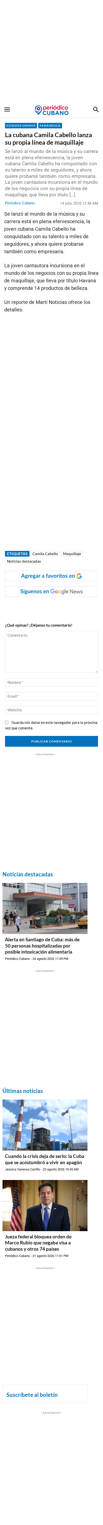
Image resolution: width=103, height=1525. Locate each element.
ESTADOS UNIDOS (21, 125)
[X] (49, 607)
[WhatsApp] (37, 607)
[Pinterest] (60, 607)
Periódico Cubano (20, 203)
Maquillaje (72, 553)
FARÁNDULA (50, 125)
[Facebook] (26, 607)
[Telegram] (72, 607)
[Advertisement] (51, 51)
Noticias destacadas (24, 561)
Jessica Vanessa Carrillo (22, 1169)
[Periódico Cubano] (51, 110)
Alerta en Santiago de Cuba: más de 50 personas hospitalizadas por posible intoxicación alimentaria (42, 946)
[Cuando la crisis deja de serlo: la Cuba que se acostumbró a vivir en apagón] (45, 1125)
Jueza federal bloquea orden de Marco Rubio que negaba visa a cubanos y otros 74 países (38, 1243)
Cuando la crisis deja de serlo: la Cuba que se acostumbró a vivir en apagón (44, 1159)
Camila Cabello (45, 553)
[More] (83, 607)
